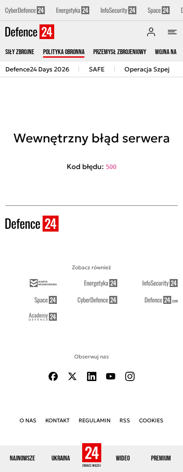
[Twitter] (72, 376)
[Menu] (172, 32)
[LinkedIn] (91, 376)
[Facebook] (53, 376)
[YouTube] (111, 376)
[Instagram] (130, 376)
